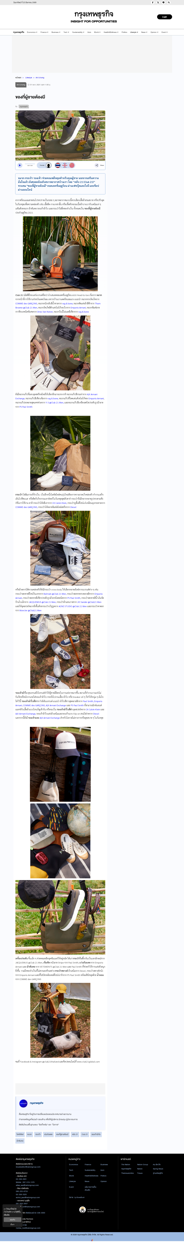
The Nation (125, 1164)
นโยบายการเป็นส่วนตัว (90, 1188)
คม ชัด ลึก (157, 1164)
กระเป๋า (38, 1134)
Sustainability (77, 32)
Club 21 (85, 1134)
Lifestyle (133, 32)
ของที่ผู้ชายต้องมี (62, 1134)
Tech (65, 32)
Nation (139, 1168)
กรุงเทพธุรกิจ (126, 1168)
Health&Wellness (110, 32)
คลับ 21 (75, 1134)
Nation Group (142, 1164)
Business (55, 32)
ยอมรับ (12, 1219)
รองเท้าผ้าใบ (96, 1134)
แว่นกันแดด (48, 1134)
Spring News (158, 1168)
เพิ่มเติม (7, 1214)
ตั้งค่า (13, 1224)
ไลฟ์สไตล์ (20, 1134)
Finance (44, 32)
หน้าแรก (18, 77)
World (96, 32)
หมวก (29, 1134)
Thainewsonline (127, 1173)
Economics (31, 32)
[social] (152, 2)
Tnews (139, 1173)
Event (164, 32)
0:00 (28, 166)
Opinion (154, 32)
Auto (89, 32)
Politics (124, 32)
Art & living (40, 77)
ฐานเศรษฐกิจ (158, 1173)
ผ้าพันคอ (20, 1140)
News (143, 32)
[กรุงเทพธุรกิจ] (18, 32)
